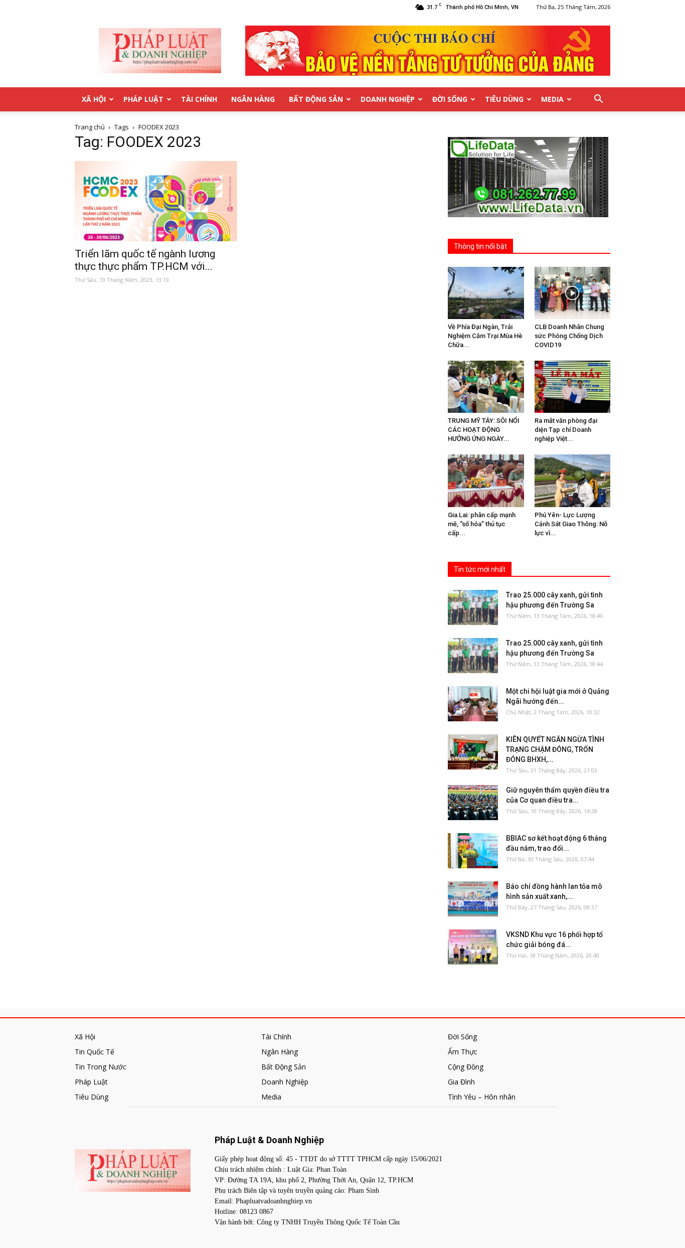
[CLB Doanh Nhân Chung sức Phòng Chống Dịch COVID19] (573, 293)
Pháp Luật (143, 99)
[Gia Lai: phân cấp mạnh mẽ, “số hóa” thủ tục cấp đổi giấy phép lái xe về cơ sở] (486, 480)
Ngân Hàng (253, 99)
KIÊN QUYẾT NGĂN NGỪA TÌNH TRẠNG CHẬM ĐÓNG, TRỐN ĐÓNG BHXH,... (555, 749)
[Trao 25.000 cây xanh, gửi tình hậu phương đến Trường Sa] (473, 607)
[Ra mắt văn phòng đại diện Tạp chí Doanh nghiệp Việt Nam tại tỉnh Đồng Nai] (573, 387)
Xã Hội (94, 99)
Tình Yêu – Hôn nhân (482, 1097)
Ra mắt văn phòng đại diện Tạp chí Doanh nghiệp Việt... (566, 429)
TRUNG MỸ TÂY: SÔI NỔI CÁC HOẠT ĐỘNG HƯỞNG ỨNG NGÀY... (484, 429)
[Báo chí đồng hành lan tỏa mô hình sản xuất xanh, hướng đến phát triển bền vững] (473, 898)
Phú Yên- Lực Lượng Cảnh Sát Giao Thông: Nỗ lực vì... (571, 524)
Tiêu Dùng (504, 99)
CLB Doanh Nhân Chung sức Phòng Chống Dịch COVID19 (569, 336)
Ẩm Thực (462, 1051)
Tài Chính (199, 99)
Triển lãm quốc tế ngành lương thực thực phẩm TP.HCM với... (145, 260)
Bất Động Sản (316, 99)
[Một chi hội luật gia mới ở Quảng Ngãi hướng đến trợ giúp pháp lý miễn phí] (473, 703)
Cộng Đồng (465, 1066)
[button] (598, 99)
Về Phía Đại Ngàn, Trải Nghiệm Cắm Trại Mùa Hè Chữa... (485, 336)
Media (552, 99)
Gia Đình (461, 1081)
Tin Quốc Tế (94, 1051)
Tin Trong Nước (100, 1066)
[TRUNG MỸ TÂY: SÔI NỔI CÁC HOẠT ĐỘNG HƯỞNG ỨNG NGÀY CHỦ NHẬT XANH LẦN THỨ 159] (486, 387)
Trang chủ (90, 126)
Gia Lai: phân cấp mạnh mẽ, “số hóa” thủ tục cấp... (482, 524)
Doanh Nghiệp (388, 99)
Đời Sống (449, 99)
